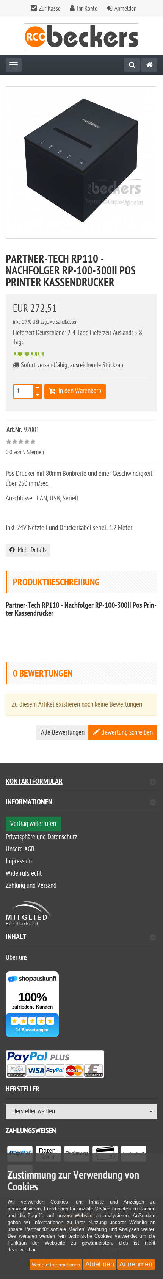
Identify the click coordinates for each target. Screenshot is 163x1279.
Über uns (16, 958)
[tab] (81, 805)
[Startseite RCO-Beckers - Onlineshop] (81, 36)
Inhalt (16, 938)
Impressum (19, 861)
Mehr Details (31, 550)
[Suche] (132, 65)
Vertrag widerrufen (33, 824)
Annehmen (135, 1264)
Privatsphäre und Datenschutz (41, 837)
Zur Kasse (50, 8)
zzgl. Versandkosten (59, 322)
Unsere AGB (20, 849)
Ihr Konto (87, 8)
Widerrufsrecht (24, 873)
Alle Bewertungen (63, 732)
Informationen (29, 803)
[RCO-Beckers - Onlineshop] (149, 65)
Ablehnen (99, 1264)
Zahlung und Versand (31, 886)
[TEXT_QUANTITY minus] (37, 393)
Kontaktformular (34, 782)
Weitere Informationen (56, 1265)
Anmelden (125, 8)
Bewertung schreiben (126, 732)
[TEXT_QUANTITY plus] (37, 389)
